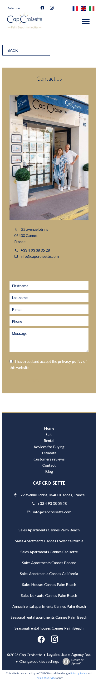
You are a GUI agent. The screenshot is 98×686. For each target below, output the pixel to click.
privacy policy (70, 361)
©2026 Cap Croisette (24, 654)
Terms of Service (45, 677)
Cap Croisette (49, 483)
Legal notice (57, 654)
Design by (77, 661)
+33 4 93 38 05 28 (35, 250)
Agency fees (81, 654)
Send (33, 381)
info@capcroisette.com (39, 256)
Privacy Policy (78, 673)
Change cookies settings (39, 661)
